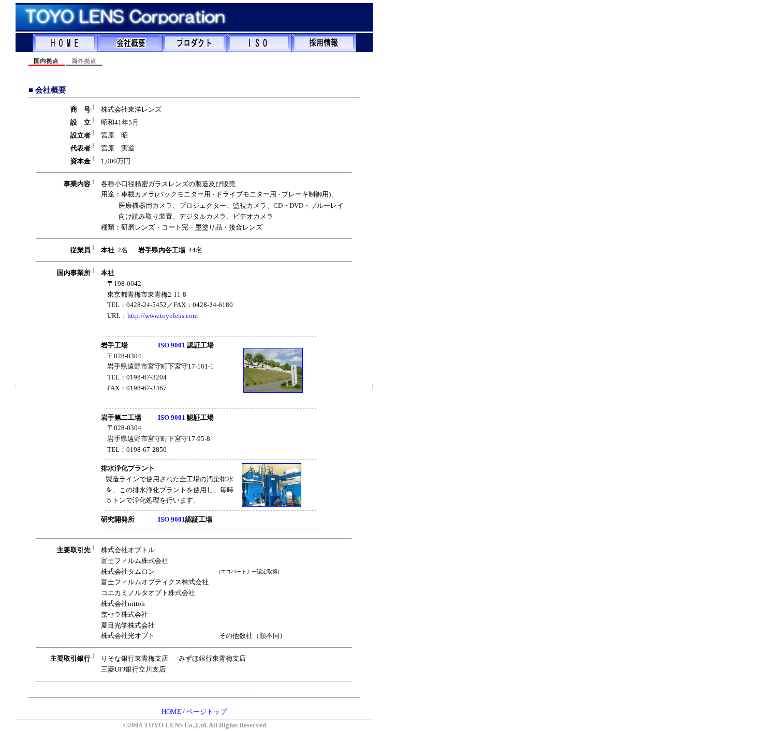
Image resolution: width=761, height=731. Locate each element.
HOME (171, 711)
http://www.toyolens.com (162, 315)
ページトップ (206, 711)
